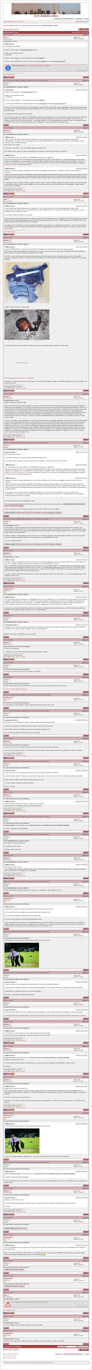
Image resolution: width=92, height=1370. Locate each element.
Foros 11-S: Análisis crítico (10, 25)
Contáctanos (7, 1362)
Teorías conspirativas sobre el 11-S (32, 25)
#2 (87, 80)
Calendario (79, 18)
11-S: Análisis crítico (14, 1362)
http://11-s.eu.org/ (20, 190)
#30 (87, 1077)
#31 (87, 1113)
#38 (87, 1292)
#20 (87, 816)
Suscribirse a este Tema (10, 1357)
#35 (87, 1234)
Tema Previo (7, 1346)
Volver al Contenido (30, 1362)
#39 (87, 1316)
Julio (5, 37)
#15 (87, 695)
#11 (87, 615)
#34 (87, 1217)
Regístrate (20, 21)
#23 (87, 881)
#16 (87, 710)
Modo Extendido (84, 32)
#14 (87, 677)
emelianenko (8, 589)
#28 (87, 1021)
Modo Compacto (76, 32)
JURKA (46, 80)
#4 (87, 196)
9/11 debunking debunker (10, 164)
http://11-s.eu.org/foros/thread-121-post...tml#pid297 (36, 65)
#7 (87, 442)
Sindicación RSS (49, 1362)
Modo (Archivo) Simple (40, 1362)
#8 (87, 519)
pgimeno (7, 130)
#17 (87, 738)
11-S (20, 25)
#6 (87, 394)
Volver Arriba (22, 1362)
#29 (87, 1046)
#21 (87, 834)
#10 (87, 586)
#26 (87, 972)
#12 (87, 640)
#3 (87, 128)
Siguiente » (16, 29)
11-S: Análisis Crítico (9, 74)
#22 (87, 855)
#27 (87, 1000)
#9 (87, 550)
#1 (87, 34)
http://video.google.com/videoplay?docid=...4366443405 (19, 378)
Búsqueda (58, 18)
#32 (87, 1162)
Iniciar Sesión (14, 21)
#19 (87, 792)
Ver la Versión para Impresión (11, 1353)
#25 (87, 931)
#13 (87, 662)
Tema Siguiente (16, 1346)
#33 (87, 1188)
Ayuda (87, 18)
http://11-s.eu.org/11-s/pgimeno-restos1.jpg (15, 689)
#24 (87, 896)
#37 (87, 1275)
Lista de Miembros (68, 18)
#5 (87, 237)
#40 (87, 1330)
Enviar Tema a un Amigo (10, 1355)
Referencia (17, 428)
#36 (87, 1260)
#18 (87, 761)
